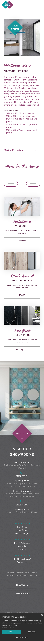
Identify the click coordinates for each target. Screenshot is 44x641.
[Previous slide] (11, 184)
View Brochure (22, 593)
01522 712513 (22, 505)
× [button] (42, 615)
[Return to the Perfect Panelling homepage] (7, 5)
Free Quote (22, 350)
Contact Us (22, 562)
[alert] (22, 627)
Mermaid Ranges (22, 533)
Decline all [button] (32, 632)
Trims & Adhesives (22, 543)
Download (22, 241)
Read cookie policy (8, 628)
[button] (22, 637)
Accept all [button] (11, 632)
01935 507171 (22, 476)
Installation (22, 546)
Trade (22, 295)
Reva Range (22, 527)
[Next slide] (33, 184)
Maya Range (22, 530)
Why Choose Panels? (22, 559)
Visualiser (22, 549)
